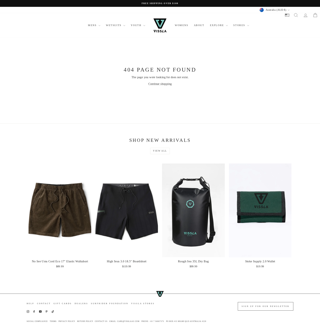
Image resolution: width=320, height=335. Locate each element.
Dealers (81, 303)
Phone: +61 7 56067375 (152, 321)
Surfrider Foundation (109, 303)
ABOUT (199, 25)
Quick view (60, 253)
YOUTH (136, 25)
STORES (239, 25)
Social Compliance (37, 321)
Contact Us (101, 321)
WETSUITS (114, 25)
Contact (44, 303)
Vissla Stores (143, 303)
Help (30, 303)
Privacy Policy (67, 321)
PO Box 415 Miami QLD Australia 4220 (186, 321)
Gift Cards (63, 303)
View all (160, 151)
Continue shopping (160, 83)
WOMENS (181, 25)
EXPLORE (217, 25)
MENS (93, 25)
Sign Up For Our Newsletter (265, 306)
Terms (53, 321)
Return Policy (85, 321)
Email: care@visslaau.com (124, 321)
